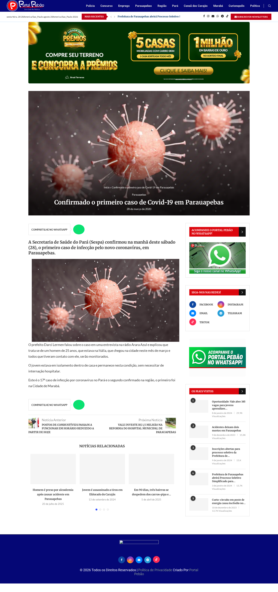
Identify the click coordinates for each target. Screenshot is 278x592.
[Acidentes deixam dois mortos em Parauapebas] (198, 432)
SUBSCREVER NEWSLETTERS (252, 16)
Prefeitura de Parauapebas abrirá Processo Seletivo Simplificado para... (227, 478)
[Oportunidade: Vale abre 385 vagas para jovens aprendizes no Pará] (198, 406)
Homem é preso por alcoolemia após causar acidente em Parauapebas (53, 494)
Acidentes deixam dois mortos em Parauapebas (226, 429)
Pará (175, 6)
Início (106, 187)
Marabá (218, 6)
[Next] (114, 17)
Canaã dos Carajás (196, 6)
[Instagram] (208, 17)
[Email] (212, 17)
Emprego (124, 6)
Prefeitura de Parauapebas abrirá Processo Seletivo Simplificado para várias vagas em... (170, 16)
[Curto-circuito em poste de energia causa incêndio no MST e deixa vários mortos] (198, 504)
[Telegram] (222, 17)
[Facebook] (204, 17)
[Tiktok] (227, 17)
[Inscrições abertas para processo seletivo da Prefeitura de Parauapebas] (198, 453)
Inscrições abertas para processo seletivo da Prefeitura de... (226, 452)
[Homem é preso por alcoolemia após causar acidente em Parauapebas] (53, 469)
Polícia (90, 6)
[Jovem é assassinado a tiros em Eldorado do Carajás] (102, 469)
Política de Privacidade (155, 570)
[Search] (269, 6)
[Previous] (111, 17)
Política (255, 6)
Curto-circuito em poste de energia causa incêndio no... (229, 501)
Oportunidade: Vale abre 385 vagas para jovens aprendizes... (228, 405)
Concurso (106, 6)
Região (162, 6)
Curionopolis (237, 6)
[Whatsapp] (217, 17)
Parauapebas (143, 6)
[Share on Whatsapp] (79, 229)
